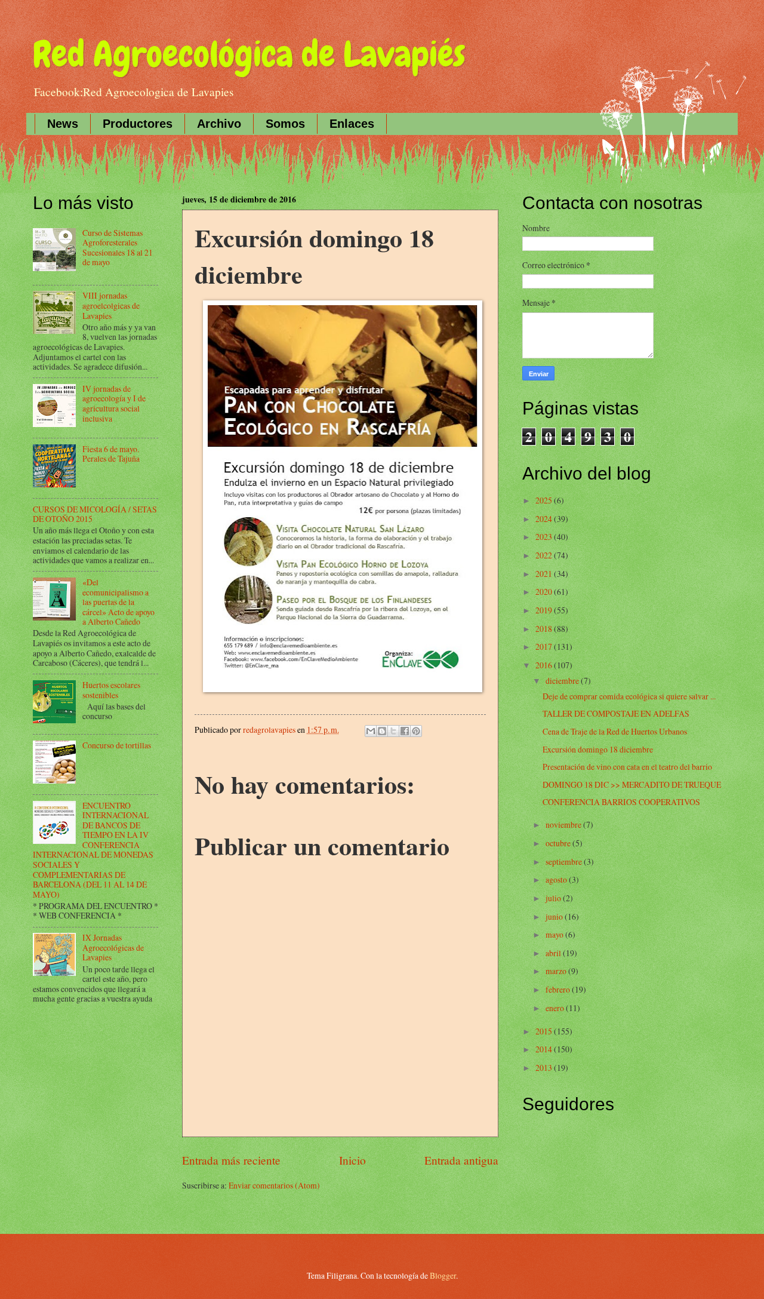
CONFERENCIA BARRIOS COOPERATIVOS (621, 801)
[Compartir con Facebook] (405, 731)
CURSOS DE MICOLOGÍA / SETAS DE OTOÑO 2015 (95, 514)
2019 (544, 610)
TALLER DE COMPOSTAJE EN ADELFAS (616, 713)
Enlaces (351, 123)
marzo (557, 970)
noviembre (564, 824)
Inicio (352, 1160)
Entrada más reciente (231, 1160)
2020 (544, 591)
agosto (557, 879)
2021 (544, 573)
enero (556, 1008)
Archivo (219, 123)
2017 (544, 646)
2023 (544, 536)
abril (554, 953)
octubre (559, 843)
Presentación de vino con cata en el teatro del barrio (627, 766)
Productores (137, 123)
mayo (555, 934)
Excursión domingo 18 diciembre (598, 749)
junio (555, 916)
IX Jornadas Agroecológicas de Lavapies (113, 947)
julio (554, 898)
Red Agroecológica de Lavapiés (249, 54)
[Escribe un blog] (382, 731)
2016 (544, 665)
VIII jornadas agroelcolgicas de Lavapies (111, 305)
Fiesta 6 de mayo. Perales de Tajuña (111, 454)
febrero (559, 989)
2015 (544, 1031)
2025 (544, 500)
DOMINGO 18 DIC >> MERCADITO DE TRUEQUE (632, 784)
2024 (544, 518)
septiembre (565, 861)
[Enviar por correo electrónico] (371, 731)
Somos (285, 123)
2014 (544, 1049)
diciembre (563, 680)
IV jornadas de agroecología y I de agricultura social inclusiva (114, 403)
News (62, 123)
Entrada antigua (461, 1160)
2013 (544, 1067)
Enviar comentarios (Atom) (274, 1185)
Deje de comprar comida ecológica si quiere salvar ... (629, 696)
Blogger (443, 1275)
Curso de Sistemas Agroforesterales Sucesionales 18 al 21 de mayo (117, 247)
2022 (544, 555)
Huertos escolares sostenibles (111, 690)
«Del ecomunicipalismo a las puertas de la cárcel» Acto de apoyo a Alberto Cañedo (118, 601)
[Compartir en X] (393, 731)
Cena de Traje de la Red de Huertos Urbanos (615, 731)
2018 (544, 628)
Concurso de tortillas (116, 745)
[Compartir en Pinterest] (416, 731)
